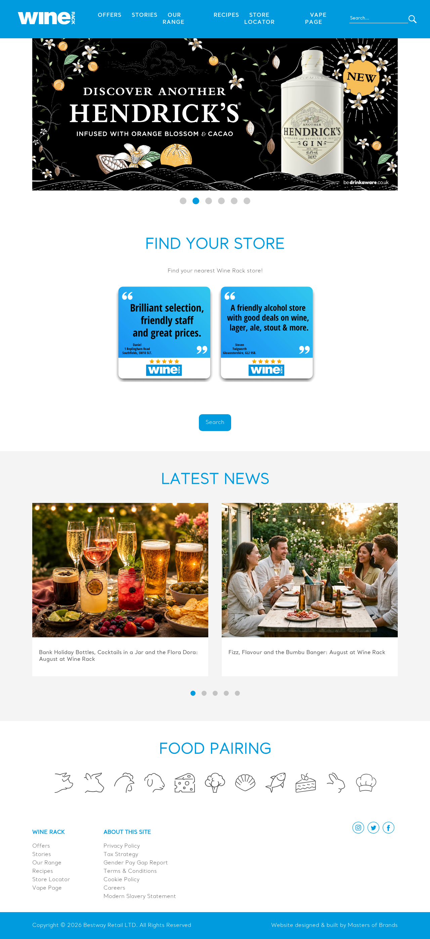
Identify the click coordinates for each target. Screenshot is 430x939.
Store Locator (51, 880)
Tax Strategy (120, 854)
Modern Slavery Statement (139, 896)
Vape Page (47, 888)
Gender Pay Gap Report (135, 863)
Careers (114, 888)
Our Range (46, 863)
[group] (120, 590)
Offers (110, 15)
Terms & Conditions (130, 871)
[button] (183, 201)
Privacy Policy (121, 846)
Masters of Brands (373, 925)
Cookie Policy (121, 880)
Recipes (226, 15)
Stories (145, 15)
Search (215, 422)
